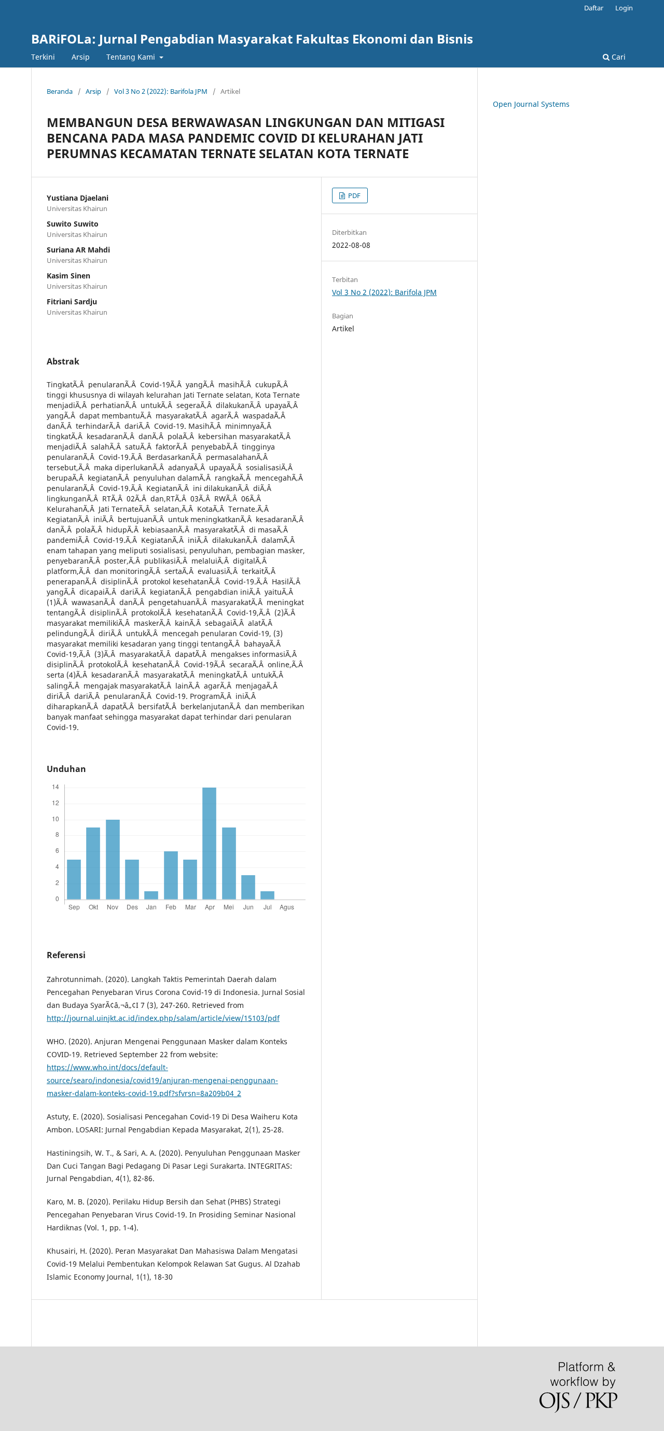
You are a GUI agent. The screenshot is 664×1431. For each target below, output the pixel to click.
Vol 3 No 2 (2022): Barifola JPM (161, 91)
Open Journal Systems (531, 104)
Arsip (81, 57)
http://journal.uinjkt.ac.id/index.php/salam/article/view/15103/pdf (163, 1018)
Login (624, 7)
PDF (354, 195)
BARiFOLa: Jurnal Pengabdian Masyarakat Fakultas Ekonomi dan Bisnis (252, 38)
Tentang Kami (131, 57)
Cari (618, 57)
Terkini (43, 57)
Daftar (593, 7)
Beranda (60, 91)
